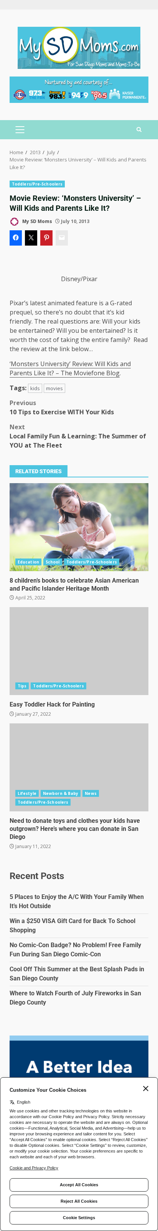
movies (54, 388)
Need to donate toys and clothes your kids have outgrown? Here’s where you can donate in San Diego (79, 767)
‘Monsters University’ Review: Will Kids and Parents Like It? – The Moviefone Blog (70, 368)
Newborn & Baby (60, 793)
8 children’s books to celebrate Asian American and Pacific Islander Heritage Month (79, 527)
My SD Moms (36, 221)
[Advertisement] (79, 89)
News (90, 793)
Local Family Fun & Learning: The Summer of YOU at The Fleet (78, 436)
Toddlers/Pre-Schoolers (37, 184)
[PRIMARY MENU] (20, 129)
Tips (22, 686)
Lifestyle (27, 793)
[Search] (139, 129)
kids (35, 388)
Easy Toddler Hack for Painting (79, 651)
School (53, 562)
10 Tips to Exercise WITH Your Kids (62, 407)
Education (28, 562)
